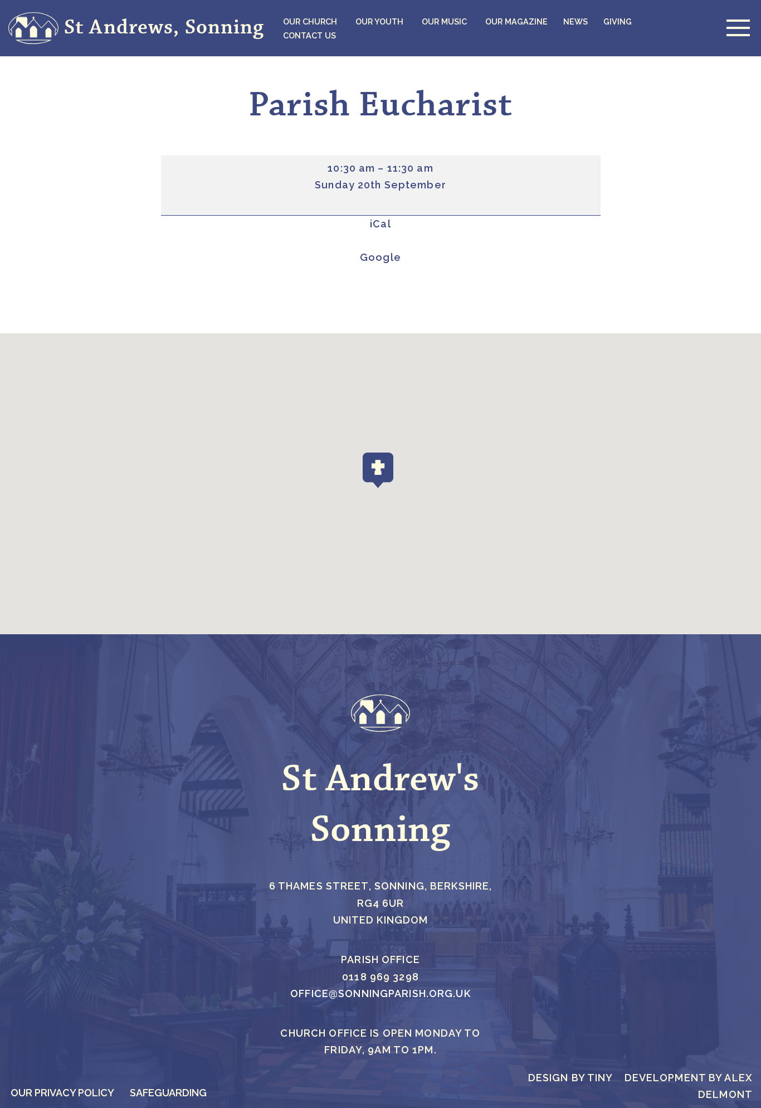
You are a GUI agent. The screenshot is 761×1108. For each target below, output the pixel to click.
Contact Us (309, 35)
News (575, 21)
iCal (380, 224)
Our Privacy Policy (62, 1093)
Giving (617, 21)
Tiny (600, 1077)
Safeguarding (168, 1093)
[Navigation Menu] (735, 28)
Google (380, 257)
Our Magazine (516, 21)
